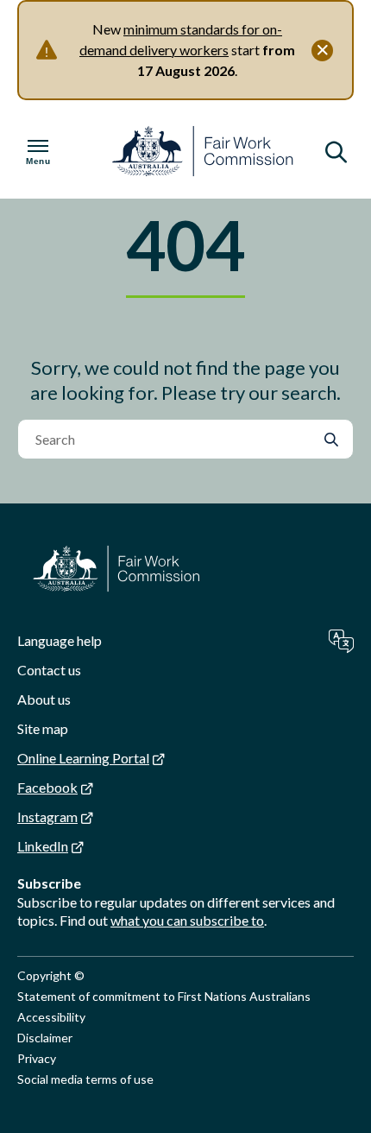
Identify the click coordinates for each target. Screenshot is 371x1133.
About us (44, 699)
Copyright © (51, 975)
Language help (59, 640)
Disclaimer (44, 1037)
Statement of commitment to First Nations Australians (164, 996)
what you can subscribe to (187, 920)
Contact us (49, 669)
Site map (42, 728)
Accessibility (51, 1017)
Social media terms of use (85, 1079)
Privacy (36, 1058)
